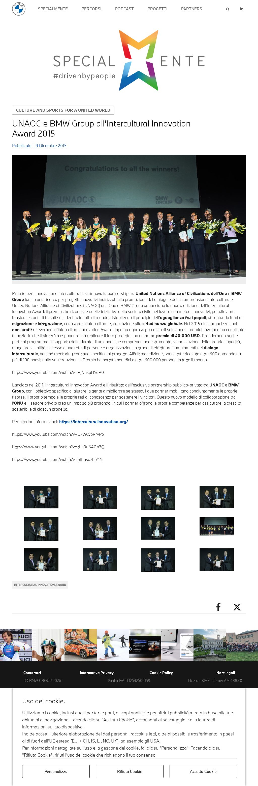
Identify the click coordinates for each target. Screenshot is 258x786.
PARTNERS (191, 8)
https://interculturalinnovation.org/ (93, 421)
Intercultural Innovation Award (40, 585)
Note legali (225, 672)
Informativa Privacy (97, 672)
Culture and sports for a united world (63, 110)
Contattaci (32, 672)
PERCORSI (91, 8)
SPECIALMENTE (53, 8)
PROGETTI (157, 8)
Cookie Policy (161, 672)
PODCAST (124, 8)
